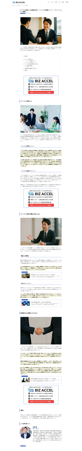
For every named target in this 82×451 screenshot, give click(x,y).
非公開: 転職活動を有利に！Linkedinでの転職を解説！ (41, 302)
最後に (26, 70)
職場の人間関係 (29, 65)
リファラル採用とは (29, 59)
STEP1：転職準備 (23, 13)
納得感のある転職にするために (31, 68)
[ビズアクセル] (19, 2)
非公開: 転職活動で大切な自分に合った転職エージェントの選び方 (43, 378)
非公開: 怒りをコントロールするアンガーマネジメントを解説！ (43, 274)
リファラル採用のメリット (31, 60)
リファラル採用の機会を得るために (32, 63)
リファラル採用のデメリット (32, 62)
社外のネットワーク (30, 66)
